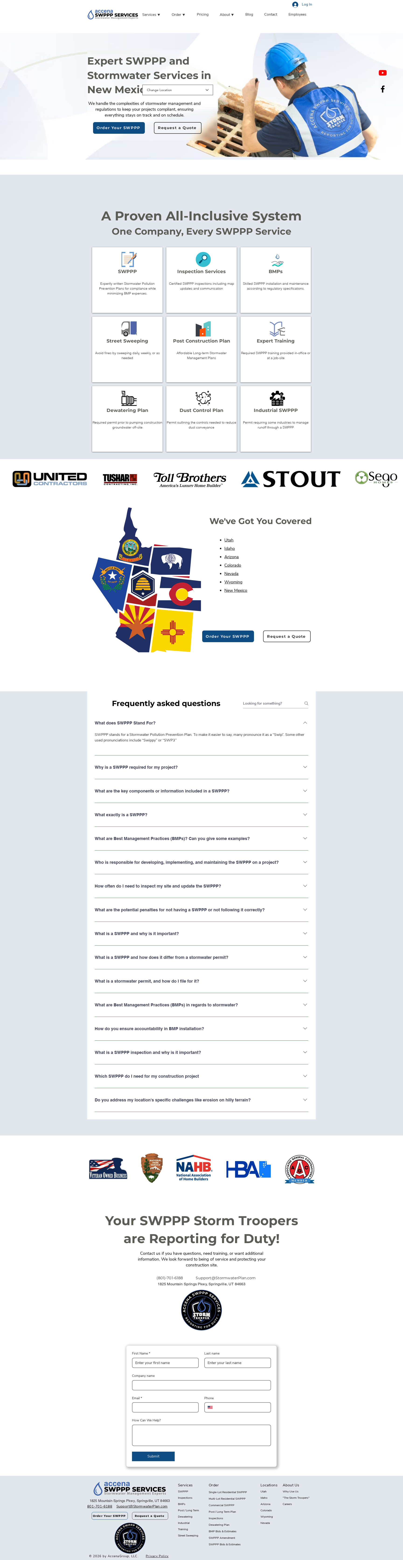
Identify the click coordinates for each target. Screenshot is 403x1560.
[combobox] (177, 90)
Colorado (232, 565)
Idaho (229, 548)
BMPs (181, 1504)
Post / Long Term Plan (222, 1512)
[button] (156, 15)
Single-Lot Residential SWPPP (228, 1492)
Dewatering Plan (219, 1525)
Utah (228, 540)
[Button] (127, 280)
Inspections (185, 1498)
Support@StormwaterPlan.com (226, 1278)
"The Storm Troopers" (296, 1498)
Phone (209, 1398)
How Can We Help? (146, 1420)
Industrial (184, 1523)
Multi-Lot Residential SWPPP (227, 1499)
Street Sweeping (188, 1535)
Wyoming (233, 582)
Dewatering (185, 1517)
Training (183, 1529)
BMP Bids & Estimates (222, 1531)
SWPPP (183, 1491)
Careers (287, 1504)
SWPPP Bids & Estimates (225, 1544)
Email (137, 1398)
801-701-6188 (99, 1506)
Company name (143, 1376)
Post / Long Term (188, 1510)
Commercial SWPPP (221, 1505)
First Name (141, 1353)
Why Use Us (291, 1491)
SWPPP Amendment (222, 1538)
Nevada (231, 573)
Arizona (231, 557)
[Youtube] (382, 72)
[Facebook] (382, 89)
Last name (211, 1353)
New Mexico (235, 590)
